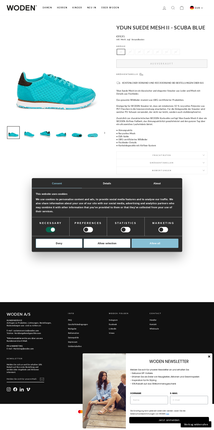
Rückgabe (72, 329)
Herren (62, 7)
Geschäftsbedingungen (78, 324)
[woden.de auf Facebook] (15, 389)
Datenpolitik (73, 337)
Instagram (113, 320)
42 (175, 52)
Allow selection (107, 243)
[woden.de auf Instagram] (9, 389)
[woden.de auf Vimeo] (28, 389)
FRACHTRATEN (162, 155)
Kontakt (153, 324)
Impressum (72, 342)
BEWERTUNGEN (162, 170)
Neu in (91, 7)
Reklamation (73, 333)
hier (167, 414)
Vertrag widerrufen (196, 424)
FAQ (70, 320)
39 (148, 52)
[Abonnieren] (42, 379)
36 (121, 52)
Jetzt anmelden (169, 420)
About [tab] (157, 183)
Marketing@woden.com (23, 348)
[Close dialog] (209, 356)
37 (130, 52)
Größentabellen (75, 346)
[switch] (88, 229)
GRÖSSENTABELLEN (162, 163)
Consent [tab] (57, 183)
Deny (59, 243)
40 (157, 52)
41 (166, 52)
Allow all (155, 243)
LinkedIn (112, 329)
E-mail (174, 393)
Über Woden (110, 7)
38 (139, 52)
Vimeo (112, 333)
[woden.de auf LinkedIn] (22, 389)
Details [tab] (107, 183)
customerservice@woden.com (26, 330)
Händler (153, 320)
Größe (121, 46)
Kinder (77, 7)
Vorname (135, 393)
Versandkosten (137, 39)
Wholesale (154, 329)
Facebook (113, 324)
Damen (47, 7)
